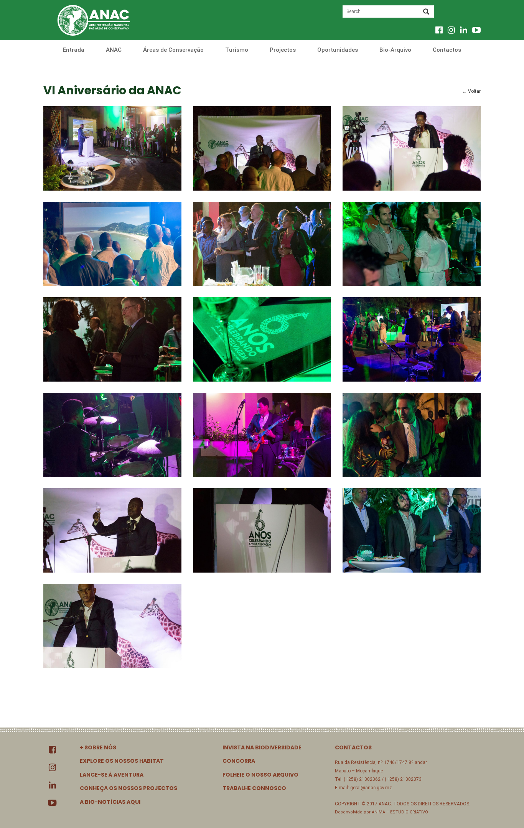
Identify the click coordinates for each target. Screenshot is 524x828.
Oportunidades (337, 49)
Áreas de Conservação (173, 49)
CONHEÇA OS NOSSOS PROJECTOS (128, 788)
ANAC (114, 49)
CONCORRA (238, 761)
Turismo (236, 49)
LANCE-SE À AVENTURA (111, 775)
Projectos (283, 49)
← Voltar (471, 91)
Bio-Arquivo (395, 49)
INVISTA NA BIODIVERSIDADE (262, 747)
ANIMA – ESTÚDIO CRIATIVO (400, 812)
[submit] (426, 12)
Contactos (447, 49)
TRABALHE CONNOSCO (254, 788)
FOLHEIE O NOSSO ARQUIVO (260, 775)
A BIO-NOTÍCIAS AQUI (110, 802)
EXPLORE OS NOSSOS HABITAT (122, 761)
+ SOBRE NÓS (98, 747)
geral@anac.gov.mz (371, 787)
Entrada (73, 49)
